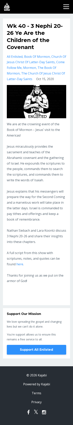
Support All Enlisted (36, 349)
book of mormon (37, 56)
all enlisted (15, 56)
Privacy (36, 402)
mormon (29, 68)
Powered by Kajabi (36, 384)
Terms (36, 393)
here (19, 264)
